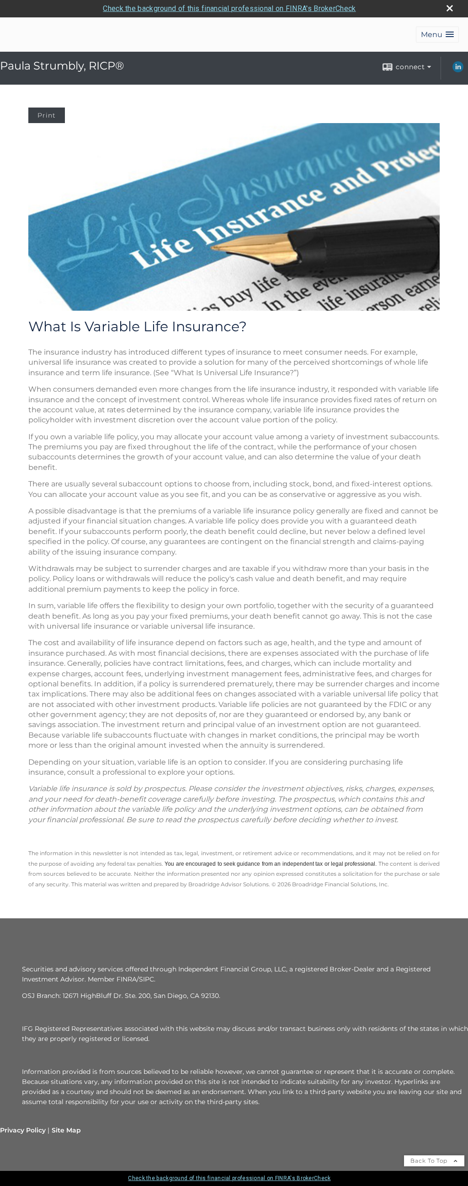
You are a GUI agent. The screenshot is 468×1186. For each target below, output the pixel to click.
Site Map (66, 1130)
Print (46, 115)
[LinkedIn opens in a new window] (457, 70)
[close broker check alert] (449, 8)
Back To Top (429, 1160)
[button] (437, 35)
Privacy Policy (23, 1130)
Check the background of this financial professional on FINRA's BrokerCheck (229, 8)
